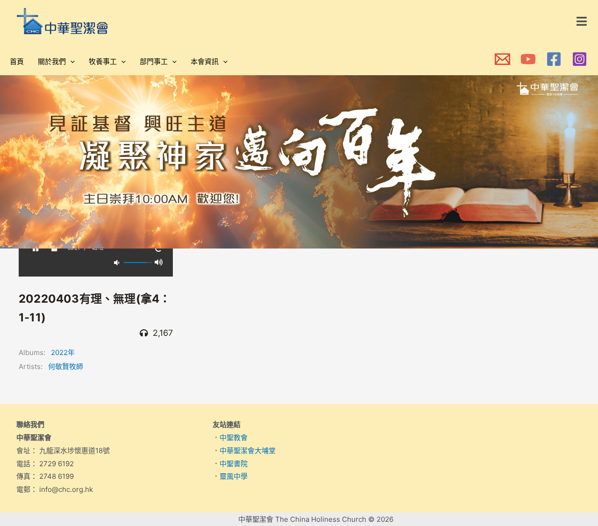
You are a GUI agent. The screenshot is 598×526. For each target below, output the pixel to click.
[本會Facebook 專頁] (554, 59)
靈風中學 (234, 476)
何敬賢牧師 (65, 366)
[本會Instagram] (579, 59)
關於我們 (52, 61)
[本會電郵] (502, 59)
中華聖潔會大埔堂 (248, 450)
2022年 (63, 352)
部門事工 (154, 61)
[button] (582, 21)
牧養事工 (103, 61)
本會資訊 (205, 61)
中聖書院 (234, 463)
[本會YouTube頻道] (528, 59)
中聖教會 (234, 437)
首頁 (17, 61)
